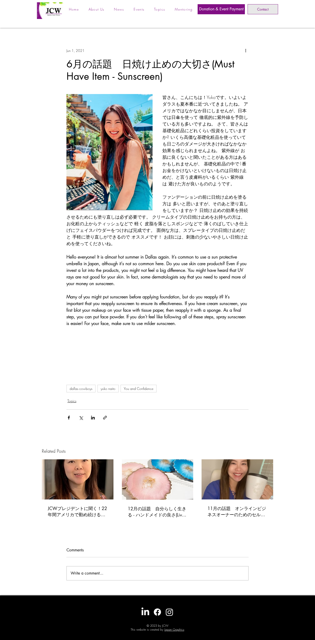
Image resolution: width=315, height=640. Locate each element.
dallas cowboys (81, 388)
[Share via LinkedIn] (93, 417)
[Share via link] (105, 417)
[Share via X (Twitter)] (81, 417)
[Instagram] (169, 612)
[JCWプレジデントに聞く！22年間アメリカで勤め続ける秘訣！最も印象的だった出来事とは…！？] (77, 479)
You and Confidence (138, 388)
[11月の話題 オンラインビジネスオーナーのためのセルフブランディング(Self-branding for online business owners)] (237, 479)
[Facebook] (157, 612)
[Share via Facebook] (68, 417)
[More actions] (246, 50)
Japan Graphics (174, 629)
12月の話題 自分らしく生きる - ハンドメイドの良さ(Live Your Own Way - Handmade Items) (157, 512)
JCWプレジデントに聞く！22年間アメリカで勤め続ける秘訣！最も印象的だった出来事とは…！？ (77, 511)
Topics (71, 401)
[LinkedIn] (145, 612)
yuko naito (108, 388)
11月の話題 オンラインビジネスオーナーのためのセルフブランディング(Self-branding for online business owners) (236, 511)
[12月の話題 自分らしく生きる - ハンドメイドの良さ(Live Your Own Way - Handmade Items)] (157, 479)
